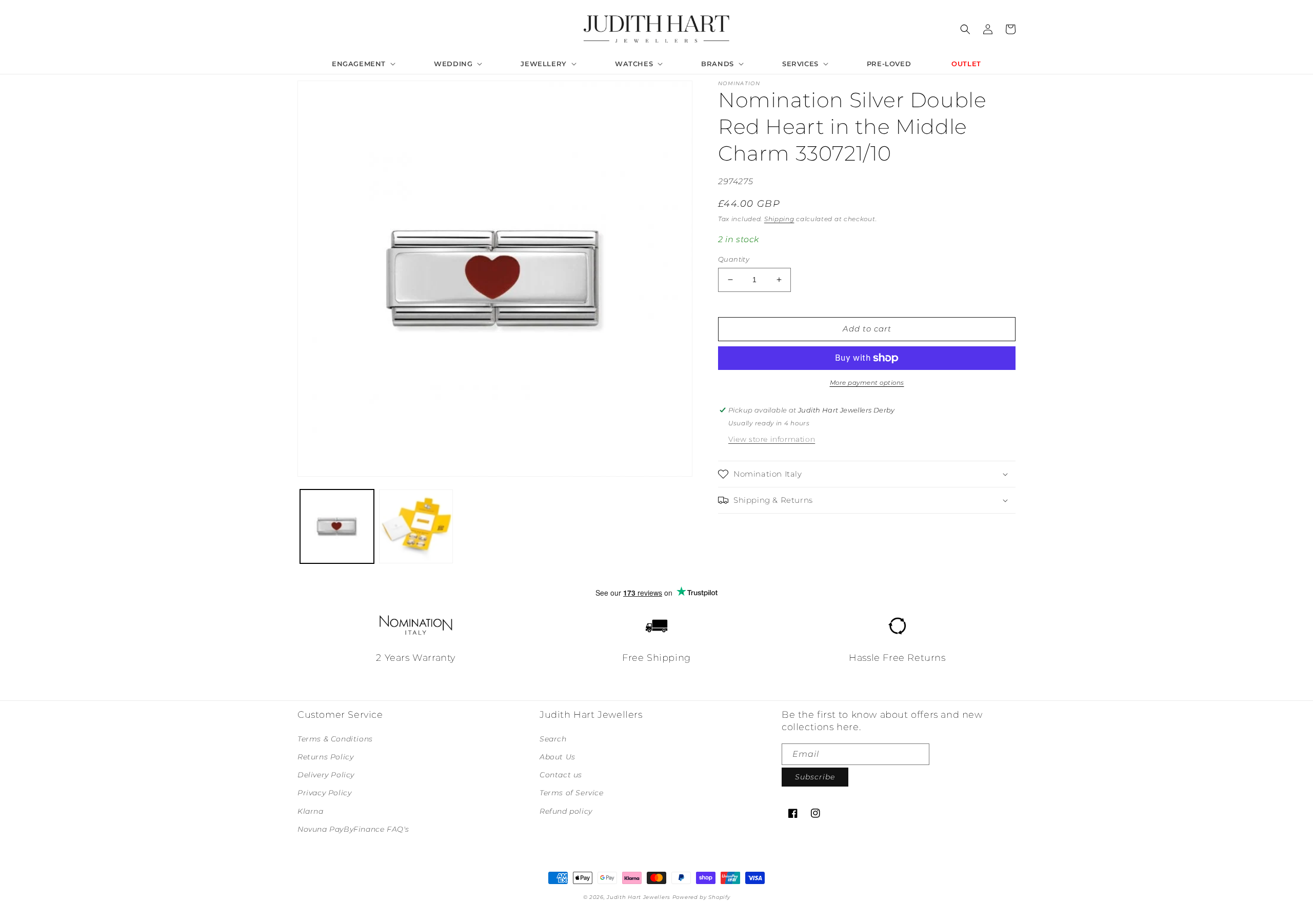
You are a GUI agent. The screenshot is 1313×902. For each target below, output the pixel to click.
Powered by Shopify (701, 897)
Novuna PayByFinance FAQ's (353, 829)
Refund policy (566, 811)
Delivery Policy (325, 774)
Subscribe (815, 776)
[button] (363, 63)
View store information (771, 439)
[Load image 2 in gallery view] (416, 526)
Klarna (310, 811)
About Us (557, 756)
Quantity (733, 259)
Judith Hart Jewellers (638, 897)
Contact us (561, 774)
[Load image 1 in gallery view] (337, 526)
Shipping (779, 219)
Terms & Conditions (335, 738)
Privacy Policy (324, 792)
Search (553, 738)
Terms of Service (572, 792)
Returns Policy (325, 756)
